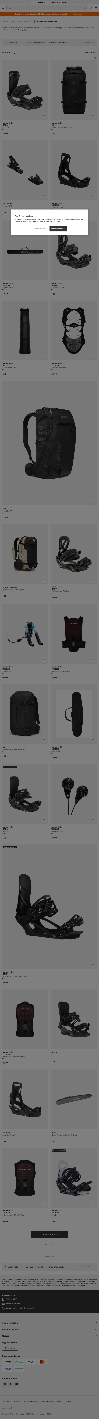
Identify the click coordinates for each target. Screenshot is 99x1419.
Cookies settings (39, 228)
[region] (49, 222)
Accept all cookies (58, 229)
